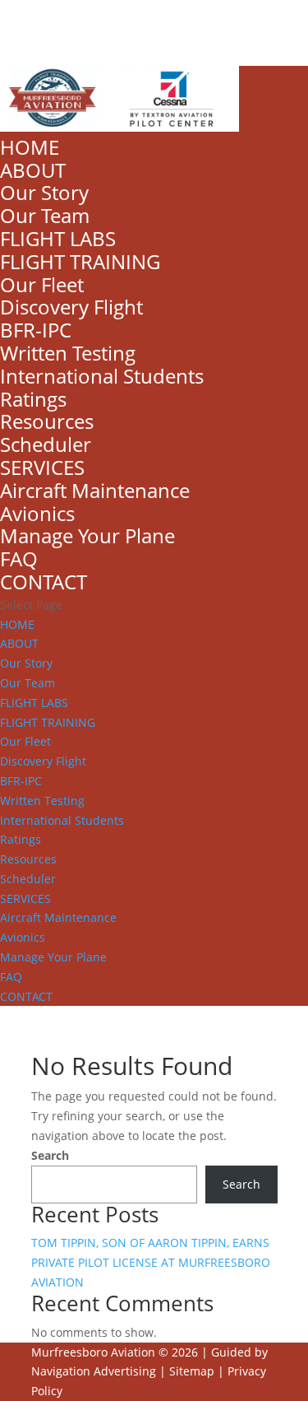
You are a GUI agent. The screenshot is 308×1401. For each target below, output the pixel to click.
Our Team (45, 215)
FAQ (19, 558)
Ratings (33, 398)
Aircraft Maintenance (95, 490)
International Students (102, 375)
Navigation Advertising (93, 1371)
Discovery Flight (71, 306)
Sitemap (191, 1371)
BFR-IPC (35, 329)
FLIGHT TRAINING (80, 261)
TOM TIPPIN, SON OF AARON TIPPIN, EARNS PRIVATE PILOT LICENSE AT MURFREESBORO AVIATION (150, 1262)
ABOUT (33, 170)
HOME (29, 147)
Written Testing (68, 352)
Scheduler (45, 444)
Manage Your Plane (87, 535)
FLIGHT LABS (58, 238)
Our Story (44, 192)
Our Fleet (42, 284)
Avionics (37, 513)
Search (50, 1155)
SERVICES (42, 467)
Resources (47, 421)
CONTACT (43, 581)
